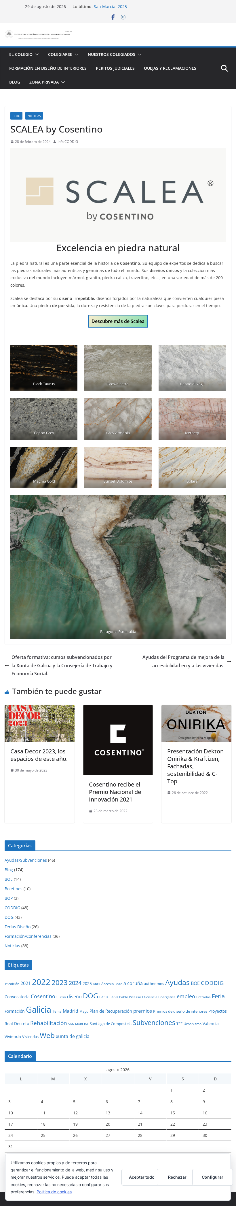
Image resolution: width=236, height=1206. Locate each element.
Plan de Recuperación (111, 1011)
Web (47, 1035)
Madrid (70, 1011)
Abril (96, 984)
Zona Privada (44, 82)
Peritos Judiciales (115, 68)
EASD (103, 997)
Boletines (13, 888)
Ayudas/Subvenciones (26, 860)
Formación (15, 1011)
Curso (61, 997)
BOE (9, 879)
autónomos (154, 983)
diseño (74, 996)
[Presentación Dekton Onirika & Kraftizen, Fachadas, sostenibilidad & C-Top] (196, 709)
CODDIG (12, 907)
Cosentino (43, 996)
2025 (87, 983)
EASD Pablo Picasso (125, 997)
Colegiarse (60, 54)
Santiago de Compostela (111, 1023)
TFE (179, 1023)
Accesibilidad (111, 983)
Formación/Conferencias (28, 936)
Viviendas (30, 1036)
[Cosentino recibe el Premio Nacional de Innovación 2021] (118, 709)
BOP (9, 898)
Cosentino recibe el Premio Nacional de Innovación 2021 (115, 791)
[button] (36, 54)
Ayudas (177, 982)
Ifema (57, 1011)
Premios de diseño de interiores (180, 1011)
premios (142, 1010)
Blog (14, 82)
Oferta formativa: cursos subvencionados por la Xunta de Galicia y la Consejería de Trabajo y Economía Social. (62, 665)
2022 (41, 981)
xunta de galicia (73, 1036)
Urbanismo (192, 1023)
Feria (218, 996)
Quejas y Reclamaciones (170, 68)
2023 (60, 982)
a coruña (133, 983)
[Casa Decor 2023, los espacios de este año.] (40, 709)
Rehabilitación (48, 1023)
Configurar (212, 1177)
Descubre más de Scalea (118, 321)
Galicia (38, 1009)
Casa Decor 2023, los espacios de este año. (39, 755)
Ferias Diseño (18, 926)
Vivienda (13, 1036)
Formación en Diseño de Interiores (48, 68)
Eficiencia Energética (159, 997)
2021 (25, 983)
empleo (186, 996)
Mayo (83, 1011)
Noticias (34, 116)
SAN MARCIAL (78, 1024)
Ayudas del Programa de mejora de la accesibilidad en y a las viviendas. (183, 661)
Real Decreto (17, 1023)
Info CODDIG (68, 141)
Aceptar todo (142, 1177)
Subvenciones (154, 1022)
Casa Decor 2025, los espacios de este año (134, 6)
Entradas (203, 997)
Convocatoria (17, 996)
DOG (9, 917)
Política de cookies (54, 1191)
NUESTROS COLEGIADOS (111, 54)
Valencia (211, 1023)
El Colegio (21, 54)
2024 (75, 983)
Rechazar (177, 1177)
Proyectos (217, 1011)
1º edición (12, 984)
